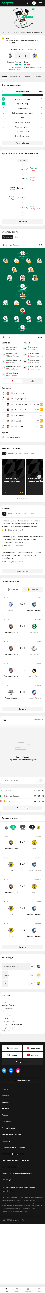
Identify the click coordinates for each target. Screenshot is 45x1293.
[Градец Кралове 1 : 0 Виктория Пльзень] (15, 64)
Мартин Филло (35, 360)
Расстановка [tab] (7, 237)
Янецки (32, 180)
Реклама (5, 1115)
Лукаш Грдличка (36, 367)
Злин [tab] (26, 514)
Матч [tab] (4, 76)
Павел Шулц (12, 354)
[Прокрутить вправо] (39, 477)
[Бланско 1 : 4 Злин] (25, 64)
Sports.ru (7, 1197)
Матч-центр (17, 32)
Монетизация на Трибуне (11, 1134)
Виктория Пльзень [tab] (15, 514)
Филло (32, 178)
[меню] (40, 3)
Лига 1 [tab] (33, 514)
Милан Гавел (12, 375)
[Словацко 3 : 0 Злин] (28, 64)
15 (5, 562)
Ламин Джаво (34, 354)
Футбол (10, 32)
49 (5, 530)
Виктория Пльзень (14, 62)
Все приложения (22, 1062)
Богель (13, 68)
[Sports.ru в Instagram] (18, 1071)
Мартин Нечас (35, 347)
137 (5, 546)
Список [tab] (17, 237)
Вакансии (5, 1109)
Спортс (4, 32)
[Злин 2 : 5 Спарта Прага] (29, 64)
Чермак (12, 197)
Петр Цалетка (16, 1024)
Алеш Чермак (13, 373)
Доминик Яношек (14, 367)
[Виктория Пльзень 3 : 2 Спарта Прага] (16, 64)
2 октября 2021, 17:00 (17, 49)
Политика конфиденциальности (13, 1154)
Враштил (29, 68)
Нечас (32, 216)
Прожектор (6, 1141)
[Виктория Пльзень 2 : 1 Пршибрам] (19, 64)
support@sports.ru (8, 1191)
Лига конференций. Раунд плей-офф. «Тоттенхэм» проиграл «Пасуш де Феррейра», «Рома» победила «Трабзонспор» (22, 539)
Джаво (32, 206)
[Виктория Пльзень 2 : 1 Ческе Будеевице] (17, 64)
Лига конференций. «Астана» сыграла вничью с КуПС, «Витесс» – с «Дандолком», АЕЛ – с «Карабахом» (21, 555)
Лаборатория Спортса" (10, 1167)
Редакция (5, 1096)
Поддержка (6, 1121)
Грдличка (33, 168)
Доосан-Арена (8, 1005)
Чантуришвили (37, 68)
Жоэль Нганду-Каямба (15, 360)
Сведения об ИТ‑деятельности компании (17, 1173)
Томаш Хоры (12, 347)
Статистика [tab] (15, 76)
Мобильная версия (22, 1080)
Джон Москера (13, 356)
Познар (32, 170)
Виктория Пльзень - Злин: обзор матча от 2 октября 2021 (35, 32)
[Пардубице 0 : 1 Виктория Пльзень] (20, 64)
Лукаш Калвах (13, 369)
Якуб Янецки (34, 362)
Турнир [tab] (38, 76)
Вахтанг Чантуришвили (36, 356)
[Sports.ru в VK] (11, 1071)
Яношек (18, 69)
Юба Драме (34, 349)
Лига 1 (24, 32)
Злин (26, 62)
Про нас (5, 1089)
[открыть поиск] (28, 3)
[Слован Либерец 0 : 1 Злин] (24, 64)
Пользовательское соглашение (13, 1147)
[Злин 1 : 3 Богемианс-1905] (27, 64)
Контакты (5, 1102)
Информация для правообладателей (15, 1160)
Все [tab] (4, 514)
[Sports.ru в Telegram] (4, 1071)
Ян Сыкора (12, 362)
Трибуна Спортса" (8, 1128)
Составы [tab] (27, 76)
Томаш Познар (35, 369)
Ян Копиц (11, 349)
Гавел (13, 199)
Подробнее (24, 1211)
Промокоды (6, 1180)
